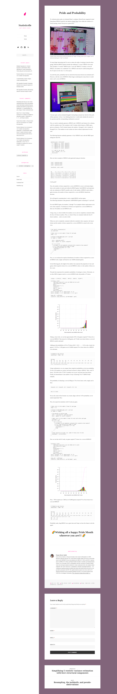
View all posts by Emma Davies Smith (80, 573)
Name (52, 630)
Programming (76, 583)
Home (25, 36)
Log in (18, 176)
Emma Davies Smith (21, 120)
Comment (53, 608)
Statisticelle (25, 25)
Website (52, 644)
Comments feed (20, 182)
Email (52, 637)
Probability (53, 584)
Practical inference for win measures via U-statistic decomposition (25, 122)
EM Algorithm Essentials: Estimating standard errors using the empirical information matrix (25, 85)
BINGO (82, 583)
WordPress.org (20, 185)
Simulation (60, 584)
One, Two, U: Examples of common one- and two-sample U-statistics (24, 143)
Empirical (87, 583)
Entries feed (19, 179)
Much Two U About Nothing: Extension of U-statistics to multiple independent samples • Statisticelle (25, 114)
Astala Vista (75, 21)
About (25, 39)
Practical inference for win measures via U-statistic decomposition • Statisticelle (24, 129)
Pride (93, 583)
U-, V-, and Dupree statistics (23, 117)
